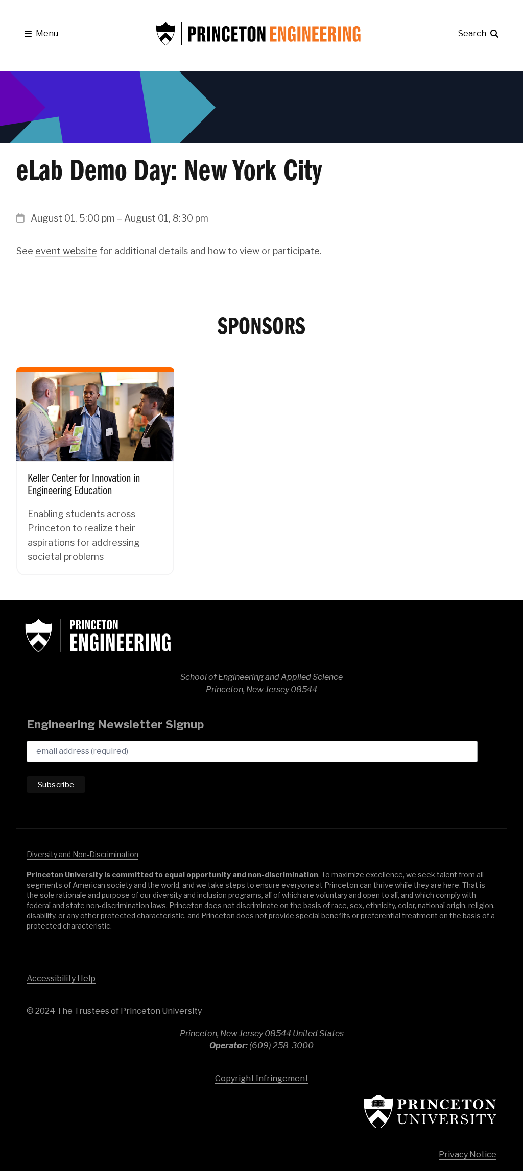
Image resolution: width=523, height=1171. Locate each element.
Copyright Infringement (261, 1078)
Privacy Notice (467, 1154)
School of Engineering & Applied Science (98, 635)
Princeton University (430, 1111)
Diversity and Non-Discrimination (82, 854)
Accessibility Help (61, 978)
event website (66, 251)
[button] (41, 33)
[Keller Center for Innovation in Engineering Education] (95, 463)
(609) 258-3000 (281, 1046)
